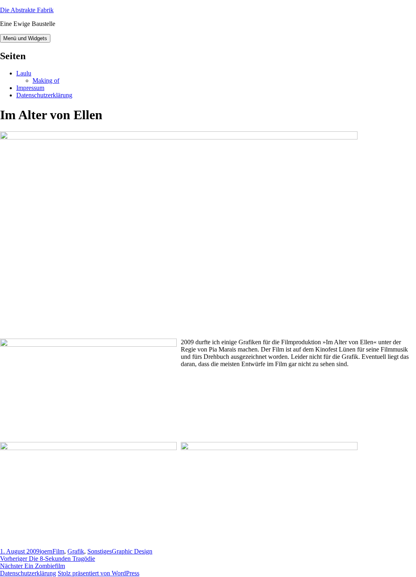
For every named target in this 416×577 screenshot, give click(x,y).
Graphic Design (132, 551)
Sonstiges (99, 551)
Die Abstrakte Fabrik (27, 9)
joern (45, 551)
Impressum (30, 87)
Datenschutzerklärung (44, 95)
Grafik (75, 551)
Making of (45, 80)
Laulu (23, 73)
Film (58, 551)
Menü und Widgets (25, 38)
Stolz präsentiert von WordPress (98, 573)
